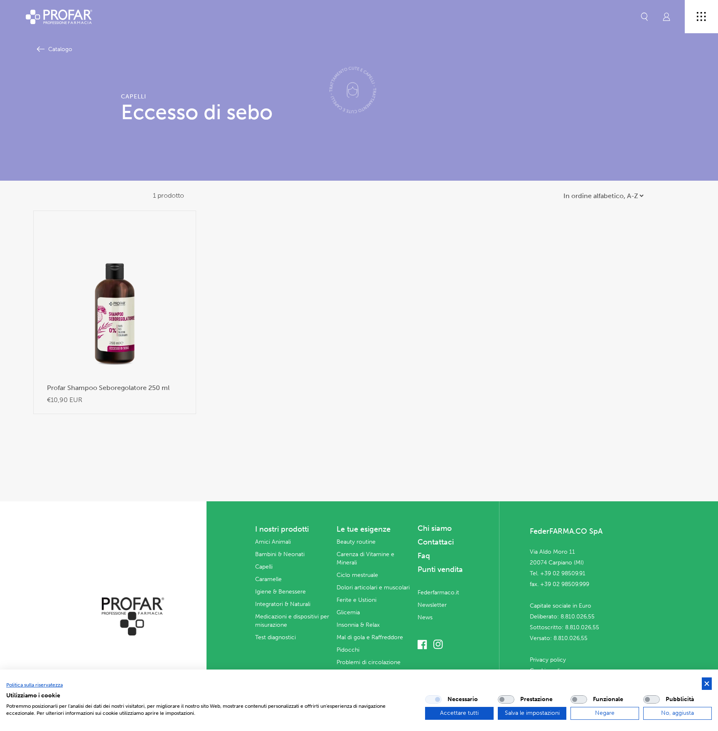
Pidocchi (348, 649)
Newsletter (432, 604)
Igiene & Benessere (280, 591)
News (425, 617)
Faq (424, 555)
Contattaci (436, 542)
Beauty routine (356, 541)
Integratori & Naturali (282, 604)
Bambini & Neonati (280, 554)
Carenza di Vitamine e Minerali (365, 558)
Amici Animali (273, 541)
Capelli (264, 566)
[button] (644, 16)
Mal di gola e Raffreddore (370, 637)
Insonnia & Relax (358, 624)
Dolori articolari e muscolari (373, 587)
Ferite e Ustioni (356, 599)
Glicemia (348, 612)
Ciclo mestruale (357, 575)
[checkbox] (433, 699)
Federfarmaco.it (438, 592)
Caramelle (268, 579)
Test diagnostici (275, 637)
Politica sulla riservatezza (34, 685)
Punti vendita (440, 569)
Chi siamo (435, 528)
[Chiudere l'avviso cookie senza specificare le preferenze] (707, 683)
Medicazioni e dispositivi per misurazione (292, 620)
